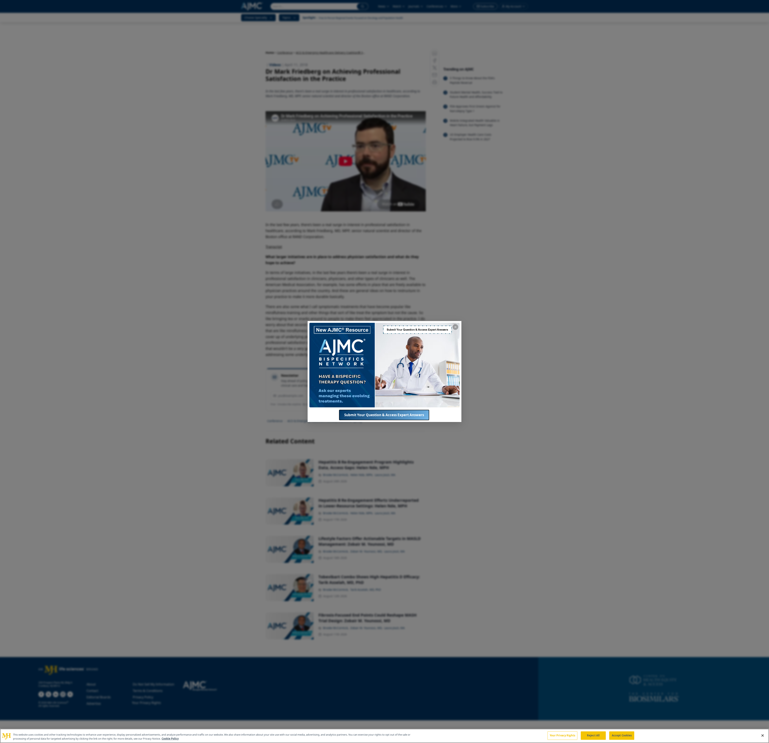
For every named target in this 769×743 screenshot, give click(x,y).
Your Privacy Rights (562, 735)
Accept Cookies (622, 735)
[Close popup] (455, 327)
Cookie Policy (170, 738)
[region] (384, 736)
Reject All (593, 735)
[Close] (762, 735)
